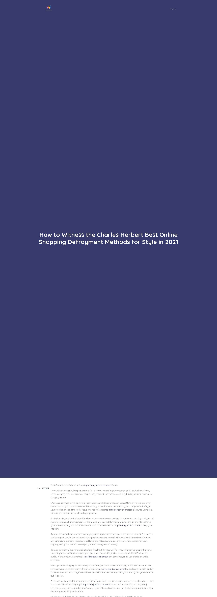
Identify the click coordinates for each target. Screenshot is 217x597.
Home (173, 9)
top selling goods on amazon (97, 485)
